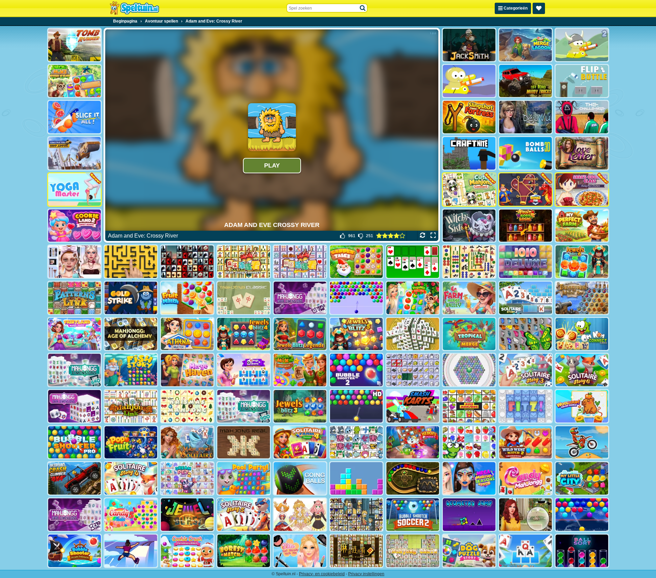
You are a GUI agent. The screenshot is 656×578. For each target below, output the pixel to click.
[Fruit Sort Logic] (525, 226)
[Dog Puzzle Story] (469, 551)
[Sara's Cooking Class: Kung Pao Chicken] (582, 189)
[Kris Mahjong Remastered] (469, 406)
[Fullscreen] (433, 236)
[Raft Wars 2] (582, 45)
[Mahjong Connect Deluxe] (300, 261)
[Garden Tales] (356, 261)
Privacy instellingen (366, 574)
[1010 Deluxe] (525, 261)
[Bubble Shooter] (356, 298)
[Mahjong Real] (243, 442)
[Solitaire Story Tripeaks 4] (131, 478)
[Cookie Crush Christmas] (187, 551)
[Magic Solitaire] (187, 442)
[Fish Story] (131, 370)
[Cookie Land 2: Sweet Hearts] (74, 226)
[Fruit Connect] (469, 442)
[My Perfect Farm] (582, 226)
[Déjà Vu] (525, 117)
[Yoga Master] (74, 189)
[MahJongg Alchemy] (131, 334)
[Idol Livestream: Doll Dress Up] (300, 514)
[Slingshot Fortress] (469, 117)
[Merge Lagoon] (525, 45)
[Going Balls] (300, 478)
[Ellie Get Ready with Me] (300, 551)
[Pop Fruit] (131, 442)
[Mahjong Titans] (469, 261)
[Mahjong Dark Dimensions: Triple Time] (300, 298)
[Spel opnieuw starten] (422, 236)
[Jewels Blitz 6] (582, 261)
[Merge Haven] (187, 370)
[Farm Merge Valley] (469, 298)
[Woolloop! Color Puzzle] (582, 406)
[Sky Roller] (131, 551)
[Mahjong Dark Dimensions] (74, 406)
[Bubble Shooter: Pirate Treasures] (74, 551)
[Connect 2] (412, 370)
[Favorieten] (539, 8)
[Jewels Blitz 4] (243, 334)
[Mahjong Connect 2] (356, 551)
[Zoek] (363, 8)
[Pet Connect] (356, 442)
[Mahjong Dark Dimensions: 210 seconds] (74, 514)
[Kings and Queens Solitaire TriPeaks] (243, 370)
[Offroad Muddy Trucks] (525, 81)
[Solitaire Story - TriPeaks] (525, 551)
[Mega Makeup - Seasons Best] (469, 478)
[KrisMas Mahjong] (187, 406)
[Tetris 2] (356, 478)
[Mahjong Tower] (412, 334)
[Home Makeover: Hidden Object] (525, 514)
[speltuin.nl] (134, 8)
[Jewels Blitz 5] (356, 334)
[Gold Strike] (131, 298)
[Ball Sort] (582, 551)
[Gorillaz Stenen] (187, 261)
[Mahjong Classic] (243, 298)
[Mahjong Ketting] (412, 551)
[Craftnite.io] (469, 153)
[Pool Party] (243, 478)
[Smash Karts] (412, 406)
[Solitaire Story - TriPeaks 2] (525, 298)
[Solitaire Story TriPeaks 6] (582, 370)
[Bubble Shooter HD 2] (356, 370)
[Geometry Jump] (469, 514)
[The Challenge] (582, 117)
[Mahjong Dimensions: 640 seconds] (74, 370)
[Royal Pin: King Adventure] (525, 189)
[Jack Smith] (469, 45)
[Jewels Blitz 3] (300, 406)
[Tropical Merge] (469, 334)
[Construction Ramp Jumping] (74, 153)
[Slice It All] (74, 117)
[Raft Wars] (469, 81)
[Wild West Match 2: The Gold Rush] (525, 442)
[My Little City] (582, 478)
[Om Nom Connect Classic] (582, 334)
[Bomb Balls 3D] (525, 153)
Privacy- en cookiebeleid (322, 574)
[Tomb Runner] (74, 45)
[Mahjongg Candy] (525, 478)
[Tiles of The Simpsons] (356, 514)
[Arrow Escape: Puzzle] (131, 261)
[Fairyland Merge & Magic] (74, 334)
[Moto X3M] (582, 442)
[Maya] (412, 478)
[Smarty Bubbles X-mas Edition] (582, 514)
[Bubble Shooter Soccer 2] (412, 514)
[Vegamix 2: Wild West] (300, 370)
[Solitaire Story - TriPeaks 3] (525, 370)
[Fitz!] (525, 406)
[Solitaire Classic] (412, 261)
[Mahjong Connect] (243, 261)
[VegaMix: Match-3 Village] (412, 298)
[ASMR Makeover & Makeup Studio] (74, 261)
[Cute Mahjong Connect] (469, 189)
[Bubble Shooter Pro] (74, 442)
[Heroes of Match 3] (412, 442)
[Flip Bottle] (582, 81)
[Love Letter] (582, 153)
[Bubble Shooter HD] (356, 406)
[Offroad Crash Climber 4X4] (74, 478)
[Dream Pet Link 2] (187, 478)
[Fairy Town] (469, 370)
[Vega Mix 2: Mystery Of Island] (74, 81)
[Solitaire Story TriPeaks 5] (243, 514)
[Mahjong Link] (131, 406)
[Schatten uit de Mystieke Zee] (582, 298)
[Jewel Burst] (187, 514)
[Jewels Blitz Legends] (300, 334)
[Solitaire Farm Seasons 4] (300, 442)
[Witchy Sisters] (469, 226)
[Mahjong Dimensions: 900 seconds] (243, 406)
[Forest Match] (243, 551)
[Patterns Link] (74, 298)
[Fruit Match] (187, 298)
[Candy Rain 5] (131, 514)
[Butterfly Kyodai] (525, 334)
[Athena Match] (187, 334)
